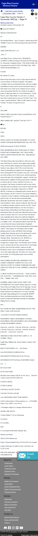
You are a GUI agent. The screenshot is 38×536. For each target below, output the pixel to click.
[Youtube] (21, 528)
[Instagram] (13, 528)
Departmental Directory (11, 517)
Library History (8, 466)
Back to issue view (6, 23)
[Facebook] (32, 10)
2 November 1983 (9, 13)
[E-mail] (35, 14)
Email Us (7, 523)
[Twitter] (32, 14)
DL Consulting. (13, 532)
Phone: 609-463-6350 (11, 520)
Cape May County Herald (13, 11)
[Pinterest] (17, 528)
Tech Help (7, 510)
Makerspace (8, 499)
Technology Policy (10, 492)
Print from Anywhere (10, 502)
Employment (8, 463)
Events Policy (8, 484)
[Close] (18, 452)
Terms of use (34, 535)
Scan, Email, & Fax (9, 507)
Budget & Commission (11, 481)
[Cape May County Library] (1, 12)
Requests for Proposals (11, 474)
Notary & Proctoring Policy (12, 489)
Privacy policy (25, 535)
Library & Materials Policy (12, 487)
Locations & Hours (10, 468)
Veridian (10, 535)
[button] (34, 4)
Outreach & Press (9, 471)
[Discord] (5, 528)
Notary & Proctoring (10, 504)
